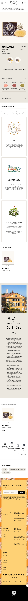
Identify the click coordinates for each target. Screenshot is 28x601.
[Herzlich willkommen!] (14, 2)
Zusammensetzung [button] (6, 98)
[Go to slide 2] (24, 69)
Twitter (4, 558)
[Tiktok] (16, 577)
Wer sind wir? (6, 530)
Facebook (5, 555)
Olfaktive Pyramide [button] (7, 78)
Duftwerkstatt (17, 534)
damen (4, 469)
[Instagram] (10, 577)
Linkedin (5, 567)
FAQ (15, 510)
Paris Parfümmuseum (18, 531)
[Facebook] (12, 577)
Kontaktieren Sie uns (7, 538)
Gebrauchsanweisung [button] (7, 93)
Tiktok (4, 565)
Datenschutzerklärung (19, 518)
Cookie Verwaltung (18, 520)
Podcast (4, 569)
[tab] (14, 78)
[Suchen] (5, 3)
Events (4, 536)
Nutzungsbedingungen (19, 515)
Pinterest (5, 560)
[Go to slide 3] (25, 69)
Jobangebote (5, 514)
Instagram (5, 562)
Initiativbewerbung (7, 512)
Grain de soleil (6, 472)
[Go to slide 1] (23, 69)
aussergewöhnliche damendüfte (17, 469)
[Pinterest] (14, 577)
